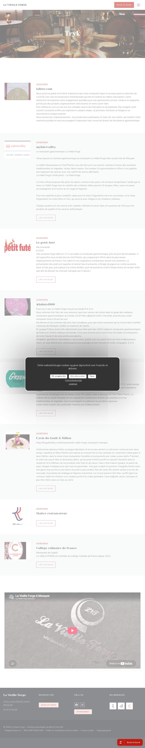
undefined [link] (73, 384)
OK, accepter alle (59, 376)
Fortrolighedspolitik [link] (73, 380)
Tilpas (91, 376)
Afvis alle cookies (77, 376)
